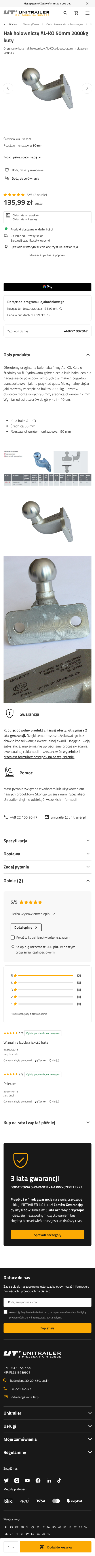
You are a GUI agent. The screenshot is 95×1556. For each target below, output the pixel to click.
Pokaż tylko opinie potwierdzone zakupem (43, 937)
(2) (40, 194)
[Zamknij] (87, 4)
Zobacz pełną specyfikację (20, 157)
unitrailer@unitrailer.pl (68, 817)
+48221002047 (76, 331)
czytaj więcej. (54, 1317)
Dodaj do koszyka (59, 1547)
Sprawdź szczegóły (47, 1234)
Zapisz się (47, 1328)
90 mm (37, 145)
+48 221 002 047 (61, 3)
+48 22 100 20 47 (23, 817)
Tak (41, 1060)
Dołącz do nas (17, 1277)
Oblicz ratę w (26, 215)
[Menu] (88, 13)
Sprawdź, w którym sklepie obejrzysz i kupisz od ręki (44, 246)
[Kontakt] (47, 1354)
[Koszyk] (76, 13)
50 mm (26, 139)
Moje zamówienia (20, 1439)
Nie (54, 1060)
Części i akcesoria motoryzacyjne (64, 24)
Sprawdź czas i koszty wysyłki (30, 240)
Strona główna (31, 24)
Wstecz (12, 24)
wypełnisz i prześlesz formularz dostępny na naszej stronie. (42, 754)
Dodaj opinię (23, 927)
